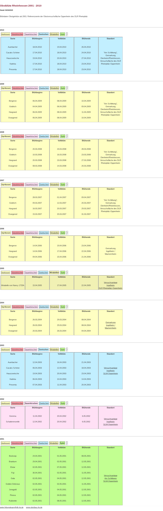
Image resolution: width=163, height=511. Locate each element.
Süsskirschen (17, 34)
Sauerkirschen (31, 34)
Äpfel (62, 34)
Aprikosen (5, 34)
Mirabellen (54, 34)
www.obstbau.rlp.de (34, 507)
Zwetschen (44, 88)
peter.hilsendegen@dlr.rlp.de (11, 507)
